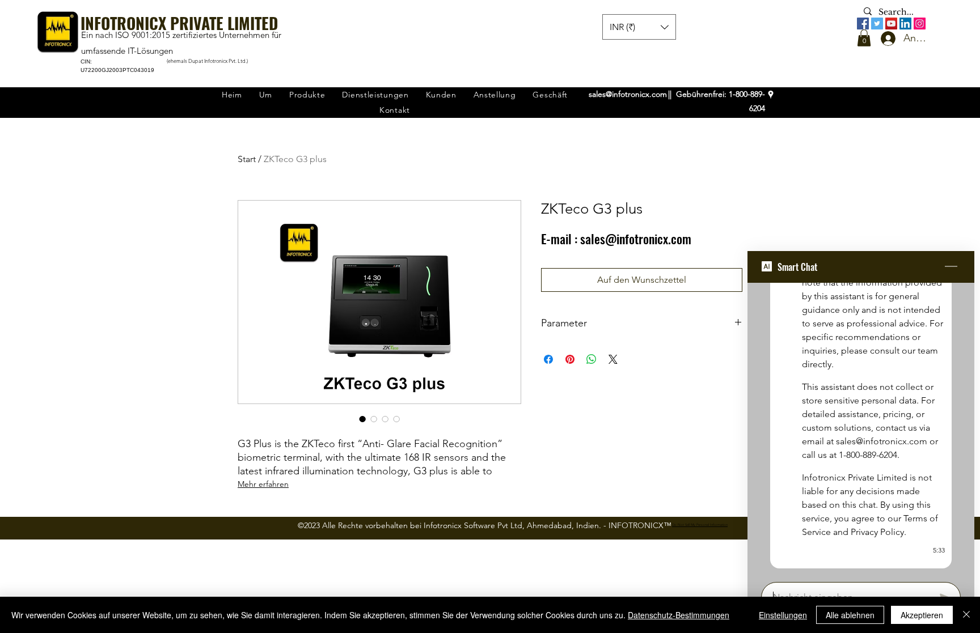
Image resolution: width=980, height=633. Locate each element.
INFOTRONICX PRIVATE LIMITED (179, 23)
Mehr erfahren (263, 484)
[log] (860, 429)
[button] (864, 37)
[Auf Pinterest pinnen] (570, 359)
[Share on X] (613, 359)
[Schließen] (966, 615)
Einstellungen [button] (783, 615)
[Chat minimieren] (951, 267)
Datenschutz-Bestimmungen (678, 615)
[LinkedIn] (905, 23)
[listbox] (639, 27)
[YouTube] (891, 23)
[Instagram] (920, 23)
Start (247, 159)
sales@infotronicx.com (628, 94)
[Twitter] (877, 23)
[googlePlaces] (770, 94)
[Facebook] (863, 23)
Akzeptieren (922, 615)
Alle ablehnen (850, 615)
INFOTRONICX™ (640, 525)
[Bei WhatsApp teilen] (591, 359)
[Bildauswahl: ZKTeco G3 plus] (362, 418)
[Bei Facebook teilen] (548, 359)
